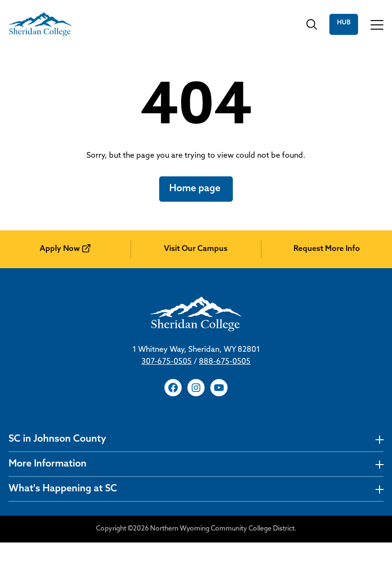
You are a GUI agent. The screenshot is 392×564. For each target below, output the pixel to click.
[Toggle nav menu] (379, 439)
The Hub (343, 24)
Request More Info (327, 249)
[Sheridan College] (40, 24)
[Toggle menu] (376, 24)
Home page (196, 189)
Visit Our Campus (196, 249)
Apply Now (60, 249)
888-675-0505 (224, 362)
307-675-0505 (167, 362)
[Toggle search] (311, 24)
